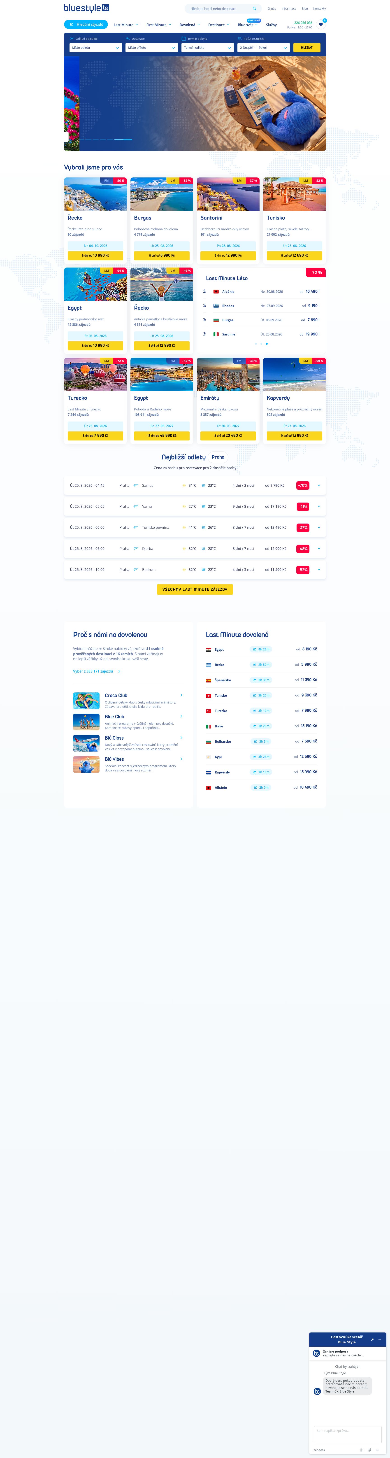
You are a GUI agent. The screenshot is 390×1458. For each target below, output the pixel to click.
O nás (272, 8)
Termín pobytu (197, 39)
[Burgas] (161, 194)
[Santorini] (228, 194)
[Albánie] (261, 787)
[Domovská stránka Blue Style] (86, 8)
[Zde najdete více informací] (348, 1393)
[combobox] (223, 9)
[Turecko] (95, 374)
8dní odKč (95, 255)
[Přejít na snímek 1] (81, 139)
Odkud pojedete (87, 39)
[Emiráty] (228, 374)
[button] (126, 24)
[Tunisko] (294, 194)
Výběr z (93, 671)
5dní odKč (228, 255)
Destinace (138, 39)
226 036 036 (303, 22)
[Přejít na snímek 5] (122, 139)
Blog (305, 8)
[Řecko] (95, 194)
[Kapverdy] (294, 374)
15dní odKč (161, 435)
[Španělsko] (261, 680)
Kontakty (319, 8)
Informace (288, 8)
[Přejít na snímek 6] (129, 139)
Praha (218, 457)
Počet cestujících (254, 39)
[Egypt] (95, 284)
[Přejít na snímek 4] (114, 139)
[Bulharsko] (261, 741)
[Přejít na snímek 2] (94, 139)
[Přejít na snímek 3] (107, 139)
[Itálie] (261, 726)
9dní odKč (294, 435)
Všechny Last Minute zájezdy (195, 589)
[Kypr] (261, 756)
